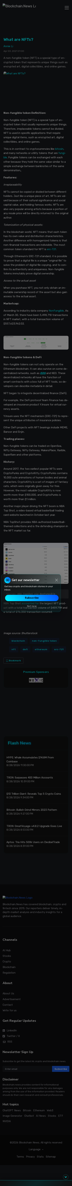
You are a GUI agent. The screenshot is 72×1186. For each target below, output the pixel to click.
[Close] (56, 580)
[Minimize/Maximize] (66, 1177)
